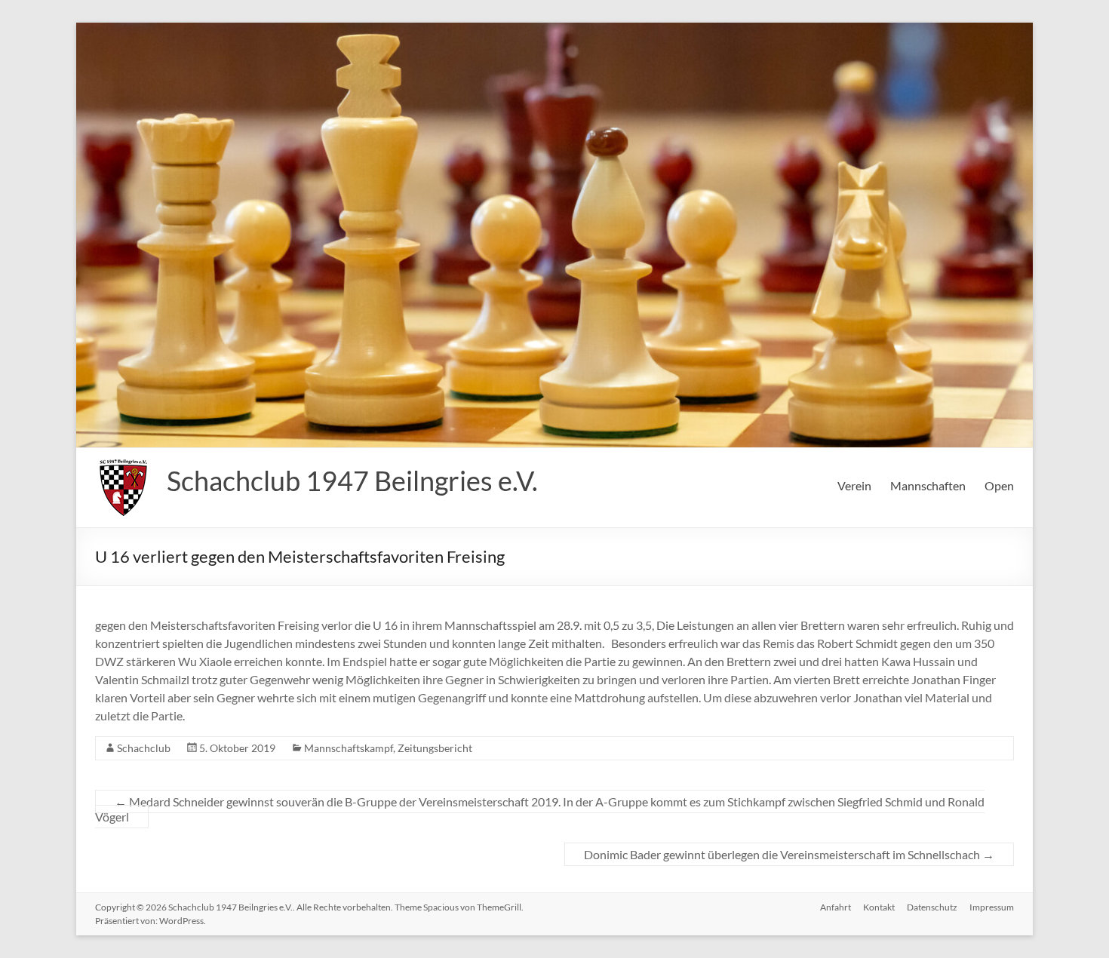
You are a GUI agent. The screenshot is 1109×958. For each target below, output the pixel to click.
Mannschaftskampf (348, 748)
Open (999, 485)
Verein (854, 485)
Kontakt (879, 907)
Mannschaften (928, 485)
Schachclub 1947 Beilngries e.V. (352, 480)
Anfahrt (835, 907)
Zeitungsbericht (435, 748)
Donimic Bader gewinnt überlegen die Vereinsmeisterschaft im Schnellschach (789, 854)
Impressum (991, 907)
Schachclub (143, 748)
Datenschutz (932, 907)
